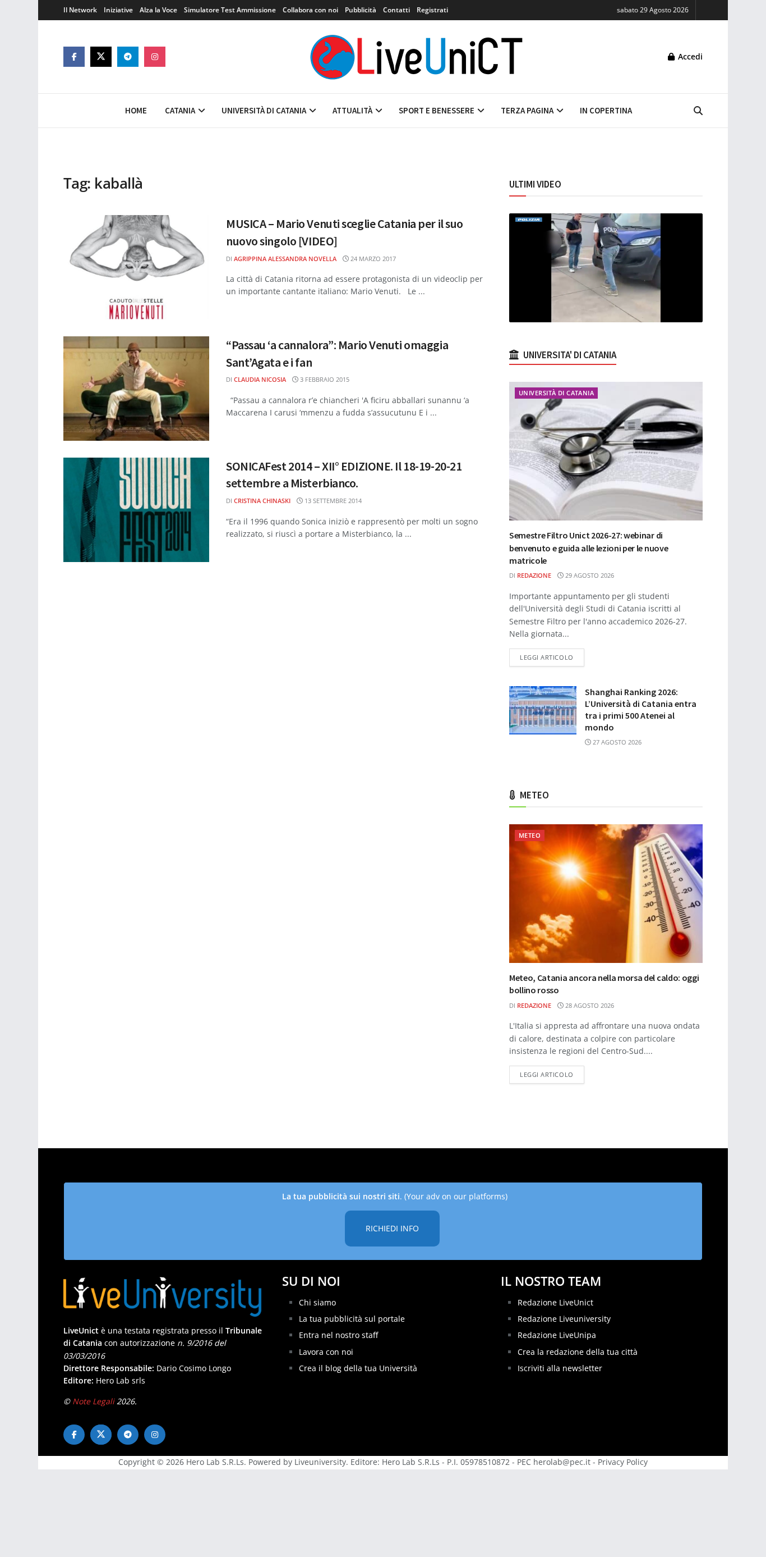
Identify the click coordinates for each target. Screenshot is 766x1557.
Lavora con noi (326, 1351)
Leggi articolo (552, 656)
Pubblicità (360, 10)
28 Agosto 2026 (589, 1005)
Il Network (80, 10)
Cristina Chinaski (262, 500)
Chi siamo (317, 1302)
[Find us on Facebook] (74, 57)
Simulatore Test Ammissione (230, 10)
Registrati (432, 10)
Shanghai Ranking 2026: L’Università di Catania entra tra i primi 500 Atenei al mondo (640, 709)
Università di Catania (264, 110)
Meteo (530, 835)
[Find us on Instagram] (154, 57)
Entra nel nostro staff (338, 1335)
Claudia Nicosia (260, 379)
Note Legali (93, 1401)
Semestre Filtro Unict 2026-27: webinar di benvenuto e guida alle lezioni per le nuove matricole (588, 547)
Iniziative (118, 10)
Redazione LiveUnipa (557, 1335)
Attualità (352, 110)
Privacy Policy (623, 1461)
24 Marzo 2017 (372, 258)
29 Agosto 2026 (589, 575)
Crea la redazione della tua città (578, 1351)
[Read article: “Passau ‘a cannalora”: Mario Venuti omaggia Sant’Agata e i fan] (136, 388)
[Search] (698, 110)
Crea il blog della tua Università (358, 1368)
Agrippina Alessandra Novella (285, 258)
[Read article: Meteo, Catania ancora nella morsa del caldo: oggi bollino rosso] (606, 893)
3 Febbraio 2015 (323, 379)
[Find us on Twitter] (101, 57)
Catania (180, 110)
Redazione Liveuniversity (564, 1318)
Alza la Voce (158, 10)
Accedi (689, 56)
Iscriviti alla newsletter (560, 1368)
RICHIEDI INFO (392, 1228)
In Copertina (606, 110)
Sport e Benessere (436, 110)
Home (136, 110)
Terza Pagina (527, 110)
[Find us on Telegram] (128, 57)
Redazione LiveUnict (555, 1302)
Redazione (534, 575)
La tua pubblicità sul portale (352, 1318)
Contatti (396, 10)
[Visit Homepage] (416, 56)
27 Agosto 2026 (616, 742)
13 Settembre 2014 (332, 500)
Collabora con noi (310, 10)
